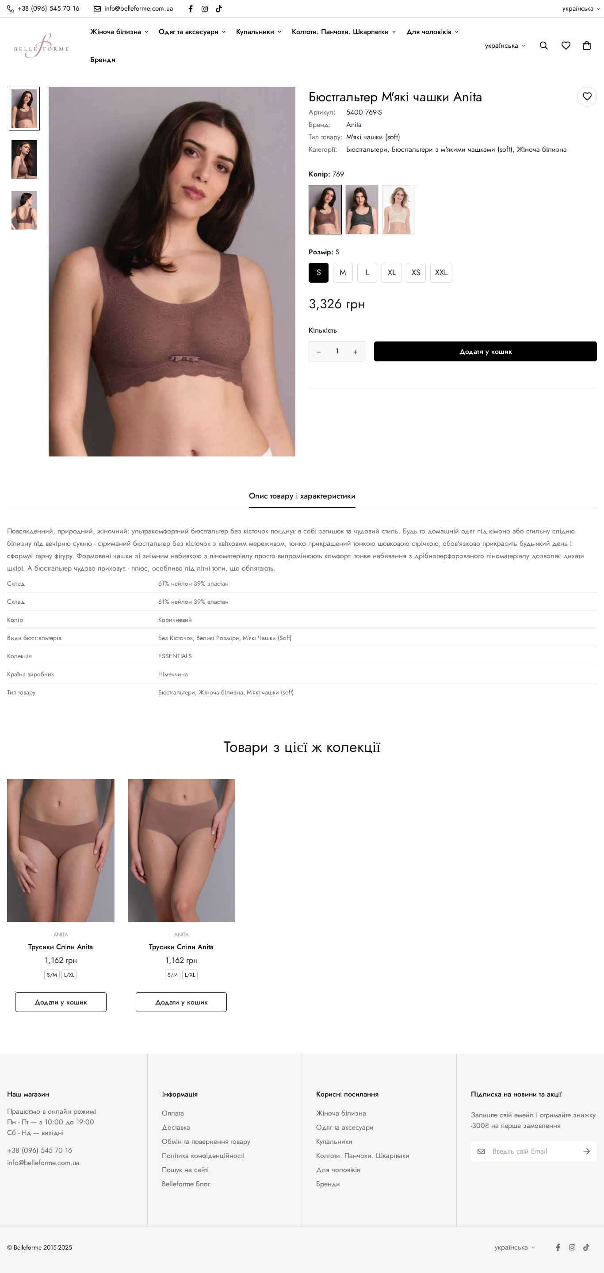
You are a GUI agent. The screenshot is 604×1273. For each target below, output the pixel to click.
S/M (52, 975)
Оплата (173, 1113)
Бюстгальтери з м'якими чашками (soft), (453, 149)
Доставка (176, 1127)
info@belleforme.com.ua (43, 1163)
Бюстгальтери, (368, 149)
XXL (441, 273)
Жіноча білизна (115, 32)
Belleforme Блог (186, 1184)
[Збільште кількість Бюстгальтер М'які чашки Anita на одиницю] (355, 352)
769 (325, 209)
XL (392, 273)
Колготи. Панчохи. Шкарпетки (340, 32)
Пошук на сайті (185, 1170)
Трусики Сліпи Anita (60, 947)
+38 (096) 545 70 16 (39, 1150)
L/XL (69, 975)
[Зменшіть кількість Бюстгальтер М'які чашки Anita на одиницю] (318, 352)
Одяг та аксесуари (188, 32)
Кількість (323, 331)
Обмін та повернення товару (206, 1141)
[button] (585, 45)
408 (361, 210)
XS (416, 273)
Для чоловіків (428, 32)
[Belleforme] (42, 45)
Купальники (255, 32)
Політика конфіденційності (203, 1155)
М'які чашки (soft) (373, 137)
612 (398, 210)
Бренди (102, 59)
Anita (354, 124)
